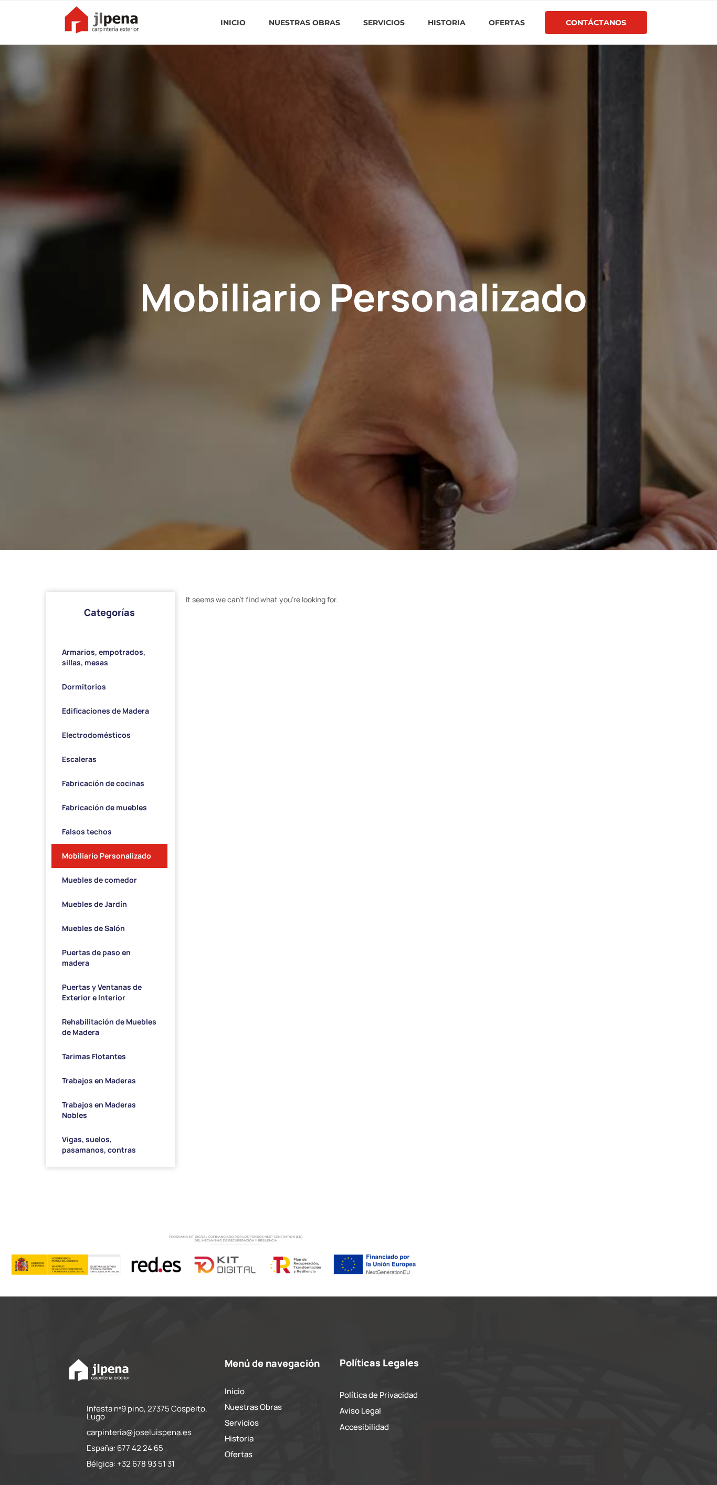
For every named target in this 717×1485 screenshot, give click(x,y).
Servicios (384, 22)
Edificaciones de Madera (105, 711)
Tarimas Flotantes (94, 1056)
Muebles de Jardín (94, 904)
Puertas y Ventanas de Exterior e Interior (102, 992)
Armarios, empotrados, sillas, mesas (103, 657)
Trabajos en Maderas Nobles (99, 1110)
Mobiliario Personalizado (106, 856)
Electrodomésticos (96, 735)
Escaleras (79, 759)
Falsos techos (87, 831)
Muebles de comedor (99, 880)
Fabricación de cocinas (103, 783)
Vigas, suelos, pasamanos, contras (99, 1144)
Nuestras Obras (304, 22)
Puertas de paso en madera (96, 957)
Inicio (233, 22)
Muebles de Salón (93, 928)
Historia (447, 22)
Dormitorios (84, 687)
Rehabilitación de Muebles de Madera (109, 1027)
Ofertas (507, 22)
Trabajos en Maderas (99, 1080)
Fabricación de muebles (104, 807)
